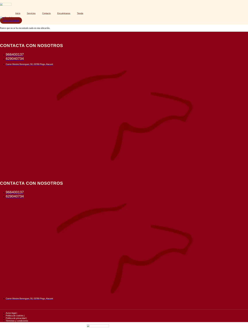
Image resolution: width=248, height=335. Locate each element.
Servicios (31, 13)
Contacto (46, 13)
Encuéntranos (63, 13)
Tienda (80, 13)
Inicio (17, 13)
